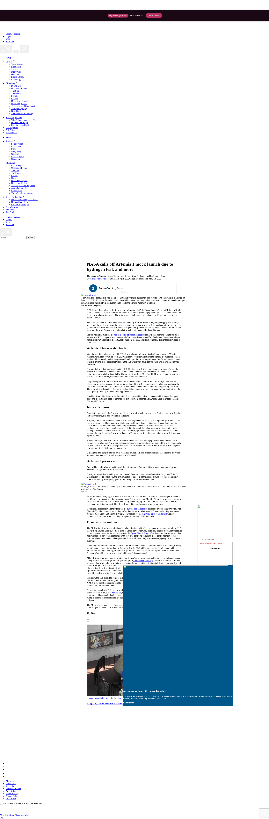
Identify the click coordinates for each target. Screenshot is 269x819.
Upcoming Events (19, 88)
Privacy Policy (12, 796)
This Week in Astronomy (22, 113)
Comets (14, 98)
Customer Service (13, 788)
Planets (14, 96)
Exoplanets (16, 67)
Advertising (11, 791)
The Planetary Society (143, 560)
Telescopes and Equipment (23, 106)
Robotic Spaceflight (20, 125)
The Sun (15, 91)
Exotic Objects (17, 77)
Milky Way (16, 72)
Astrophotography (19, 108)
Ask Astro (10, 130)
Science (9, 62)
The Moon (16, 93)
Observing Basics (19, 103)
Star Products (11, 132)
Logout (9, 36)
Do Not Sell (11, 798)
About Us (10, 781)
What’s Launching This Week (24, 120)
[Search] (6, 49)
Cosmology (16, 79)
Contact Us (11, 783)
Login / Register (13, 34)
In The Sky (16, 86)
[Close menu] (24, 49)
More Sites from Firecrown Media (15, 815)
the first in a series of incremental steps (128, 335)
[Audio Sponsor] (152, 288)
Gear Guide (16, 111)
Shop (8, 39)
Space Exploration (14, 117)
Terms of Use (12, 793)
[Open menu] (16, 51)
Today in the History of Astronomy (120, 698)
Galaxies (15, 74)
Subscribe (10, 41)
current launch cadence (137, 509)
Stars (13, 69)
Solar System (17, 64)
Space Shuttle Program (141, 533)
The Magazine (12, 127)
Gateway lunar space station (154, 514)
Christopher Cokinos (99, 279)
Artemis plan (115, 592)
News (8, 58)
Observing (10, 83)
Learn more (154, 15)
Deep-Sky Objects (19, 101)
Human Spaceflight (19, 122)
